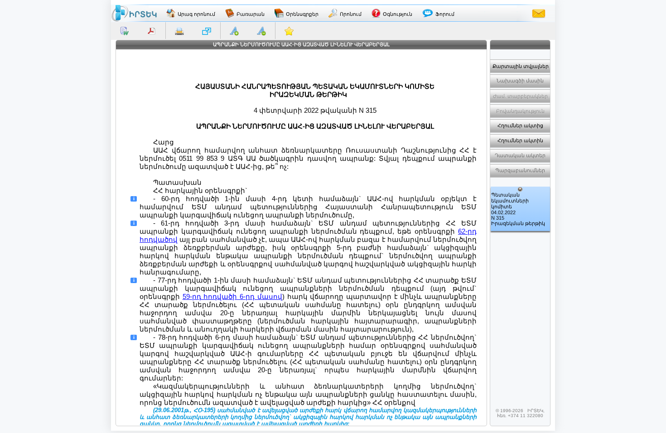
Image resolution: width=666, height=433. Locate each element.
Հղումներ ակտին (520, 140)
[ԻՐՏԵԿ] (134, 13)
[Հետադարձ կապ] (538, 13)
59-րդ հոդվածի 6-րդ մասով (232, 296)
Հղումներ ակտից (520, 125)
